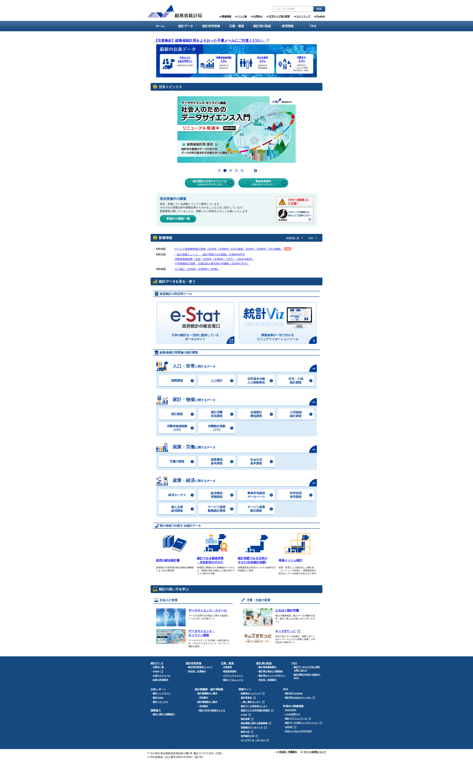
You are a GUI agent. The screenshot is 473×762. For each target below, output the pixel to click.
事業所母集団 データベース (256, 494)
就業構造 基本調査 (217, 461)
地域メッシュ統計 (290, 560)
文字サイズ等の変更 (279, 16)
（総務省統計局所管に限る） (210, 183)
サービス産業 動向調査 (256, 508)
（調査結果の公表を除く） (263, 183)
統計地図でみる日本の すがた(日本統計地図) (252, 560)
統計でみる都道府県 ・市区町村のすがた (210, 560)
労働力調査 (177, 461)
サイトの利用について (315, 752)
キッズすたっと (285, 631)
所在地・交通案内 (288, 752)
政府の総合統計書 (168, 560)
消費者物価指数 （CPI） (177, 427)
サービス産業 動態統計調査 (217, 508)
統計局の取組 (264, 663)
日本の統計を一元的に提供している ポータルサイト (195, 337)
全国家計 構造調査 (256, 414)
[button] (219, 170)
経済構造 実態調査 (217, 494)
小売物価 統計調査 (296, 414)
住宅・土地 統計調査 (295, 380)
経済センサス (177, 494)
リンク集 (242, 16)
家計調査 (177, 414)
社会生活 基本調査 (256, 461)
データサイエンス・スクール (207, 610)
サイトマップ (303, 16)
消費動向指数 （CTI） (217, 427)
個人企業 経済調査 (177, 508)
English (321, 16)
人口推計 (217, 380)
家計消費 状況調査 (217, 414)
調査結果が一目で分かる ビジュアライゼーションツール (277, 337)
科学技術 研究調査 (296, 494)
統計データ (157, 663)
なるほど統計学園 (287, 610)
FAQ (294, 663)
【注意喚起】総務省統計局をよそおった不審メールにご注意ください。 (210, 40)
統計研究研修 (193, 663)
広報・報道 (227, 663)
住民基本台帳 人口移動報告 (256, 380)
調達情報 (226, 16)
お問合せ (258, 16)
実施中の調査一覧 (178, 218)
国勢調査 (177, 380)
